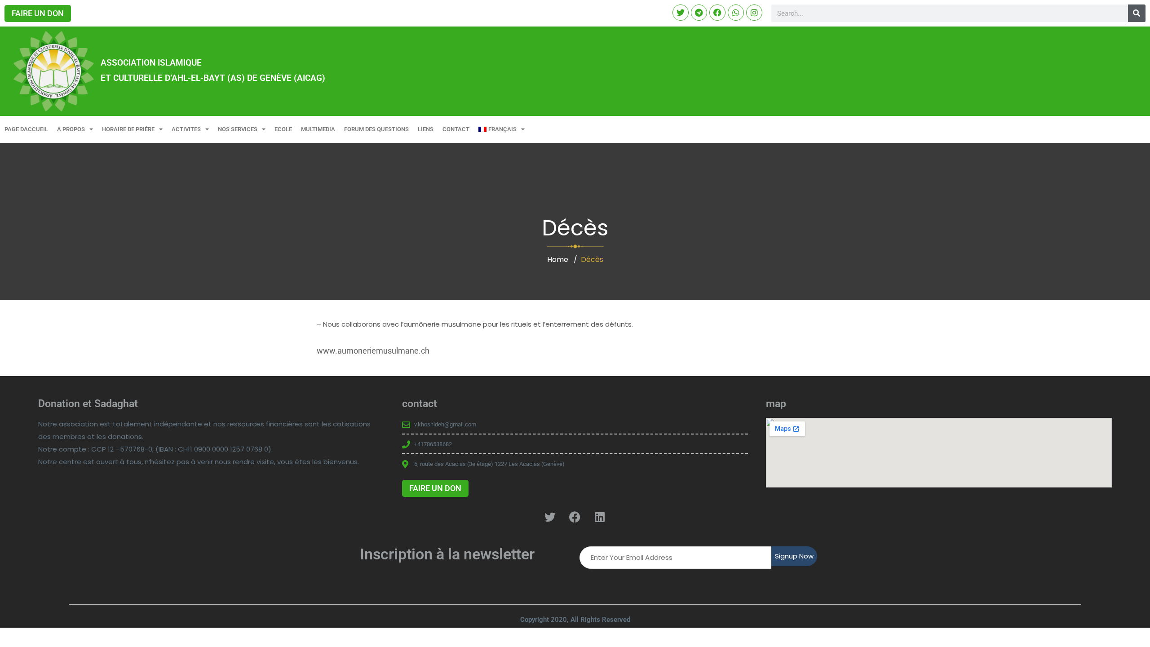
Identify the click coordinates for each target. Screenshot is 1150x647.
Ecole (283, 129)
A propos (71, 129)
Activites (186, 129)
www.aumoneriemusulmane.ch (373, 350)
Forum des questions (376, 129)
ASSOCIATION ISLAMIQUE (151, 63)
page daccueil (26, 129)
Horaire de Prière (128, 129)
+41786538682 (433, 444)
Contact (455, 129)
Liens (425, 129)
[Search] (1137, 13)
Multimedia (318, 129)
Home (557, 259)
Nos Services (237, 129)
